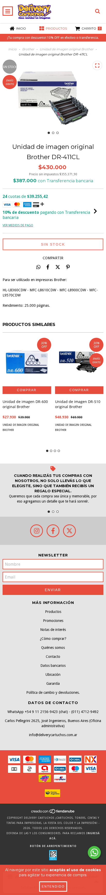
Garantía (53, 683)
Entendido (53, 886)
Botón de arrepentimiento (53, 846)
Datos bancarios (53, 665)
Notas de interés (53, 630)
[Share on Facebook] (48, 267)
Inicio (12, 49)
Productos (53, 612)
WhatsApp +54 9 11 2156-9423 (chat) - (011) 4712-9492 (53, 712)
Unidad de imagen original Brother (66, 49)
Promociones (53, 621)
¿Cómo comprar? (53, 639)
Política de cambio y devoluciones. (53, 692)
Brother (28, 49)
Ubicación (53, 674)
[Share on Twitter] (58, 267)
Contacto (53, 657)
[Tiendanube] (53, 812)
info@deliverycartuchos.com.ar (53, 735)
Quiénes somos (53, 648)
